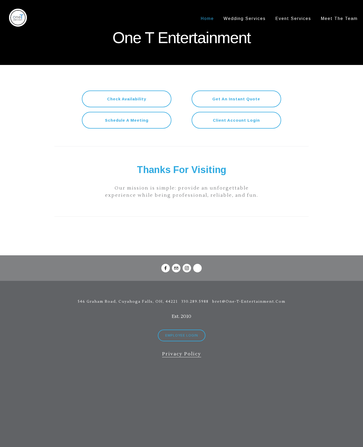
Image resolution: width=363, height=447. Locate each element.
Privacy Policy (181, 354)
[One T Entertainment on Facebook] (165, 268)
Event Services (293, 18)
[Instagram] (187, 268)
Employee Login (181, 335)
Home (207, 18)
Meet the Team (339, 18)
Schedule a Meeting (127, 120)
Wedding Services (244, 18)
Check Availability (126, 99)
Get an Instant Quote (236, 99)
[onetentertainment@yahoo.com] (176, 268)
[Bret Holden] (197, 268)
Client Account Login (236, 120)
